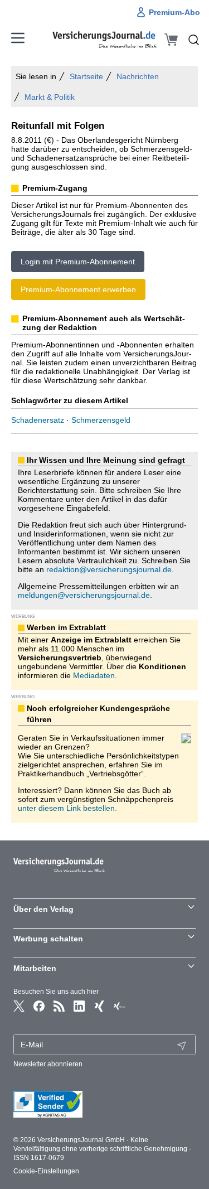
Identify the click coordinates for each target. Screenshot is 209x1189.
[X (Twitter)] (19, 1006)
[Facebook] (39, 1006)
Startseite (86, 76)
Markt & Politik (50, 97)
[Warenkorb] (171, 39)
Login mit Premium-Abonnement (78, 261)
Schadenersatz (37, 419)
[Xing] (99, 1006)
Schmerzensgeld (100, 419)
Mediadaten (94, 675)
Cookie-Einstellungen (46, 1171)
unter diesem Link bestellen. (67, 808)
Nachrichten (137, 76)
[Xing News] (119, 1006)
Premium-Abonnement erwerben (78, 289)
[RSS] (59, 1006)
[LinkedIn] (79, 1006)
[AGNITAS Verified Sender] (104, 1104)
